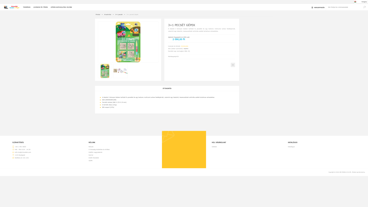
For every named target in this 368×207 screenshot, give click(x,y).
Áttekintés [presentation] (167, 88)
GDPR (90, 160)
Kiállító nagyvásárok (95, 152)
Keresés (364, 7)
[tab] (167, 88)
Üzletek (214, 146)
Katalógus (291, 146)
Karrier (91, 155)
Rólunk (91, 146)
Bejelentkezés (319, 7)
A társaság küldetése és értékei (99, 149)
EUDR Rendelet (94, 158)
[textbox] (343, 7)
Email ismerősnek (233, 65)
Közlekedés (184, 46)
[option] (105, 71)
